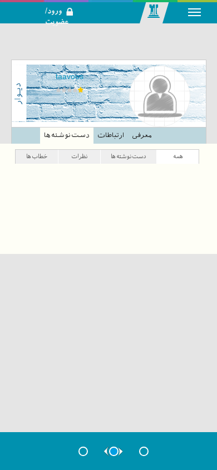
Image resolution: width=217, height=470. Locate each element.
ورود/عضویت (63, 3)
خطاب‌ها (36, 156)
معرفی (141, 135)
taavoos (69, 76)
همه (178, 156)
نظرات (79, 156)
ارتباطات (110, 135)
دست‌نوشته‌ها (67, 135)
